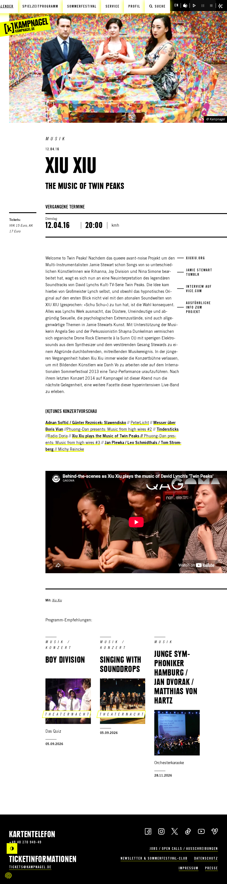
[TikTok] (188, 831)
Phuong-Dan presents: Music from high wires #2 (109, 430)
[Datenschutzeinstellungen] (8, 875)
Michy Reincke (71, 450)
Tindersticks (168, 430)
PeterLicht (140, 423)
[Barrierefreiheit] (185, 5)
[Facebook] (148, 831)
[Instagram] (161, 831)
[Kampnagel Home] (25, 18)
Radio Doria (58, 436)
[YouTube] (201, 831)
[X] (174, 831)
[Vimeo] (214, 831)
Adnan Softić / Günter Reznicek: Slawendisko (85, 423)
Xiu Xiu (57, 600)
